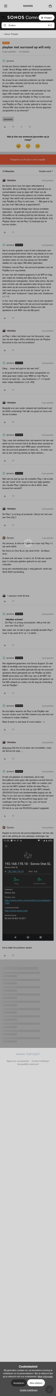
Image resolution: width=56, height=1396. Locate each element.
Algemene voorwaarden (18, 1060)
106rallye (11, 180)
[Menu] (5, 5)
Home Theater (11, 34)
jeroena (10, 60)
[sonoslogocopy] (28, 6)
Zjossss (10, 537)
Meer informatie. (45, 1376)
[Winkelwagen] (50, 6)
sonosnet (8, 119)
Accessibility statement (28, 1064)
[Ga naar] (4, 25)
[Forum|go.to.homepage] (20, 17)
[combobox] (28, 25)
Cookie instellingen (40, 1060)
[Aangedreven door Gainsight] (28, 1055)
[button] (3, 17)
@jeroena (7, 747)
